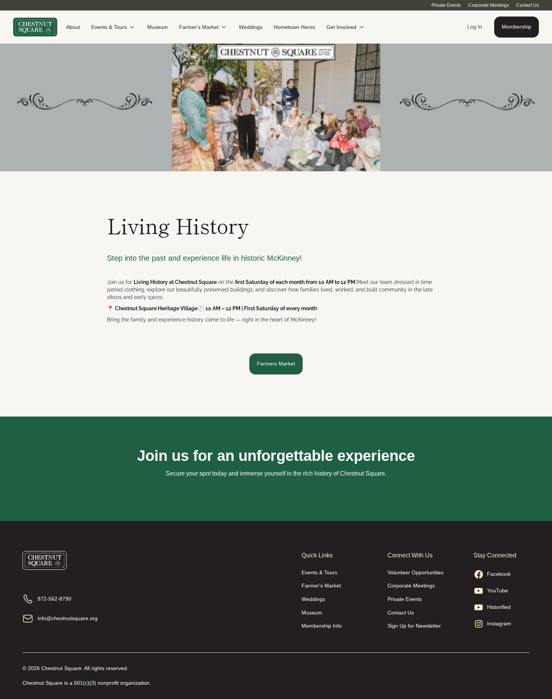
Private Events (446, 5)
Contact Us (527, 5)
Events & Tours (319, 572)
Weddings (313, 599)
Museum (312, 613)
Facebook (499, 574)
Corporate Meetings (488, 5)
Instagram (499, 623)
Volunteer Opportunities (415, 572)
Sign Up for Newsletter (414, 626)
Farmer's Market (321, 586)
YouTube (497, 590)
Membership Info (322, 626)
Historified (499, 607)
